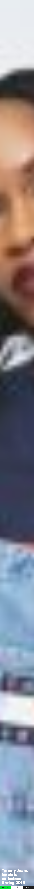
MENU (28, 887)
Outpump (5, 887)
